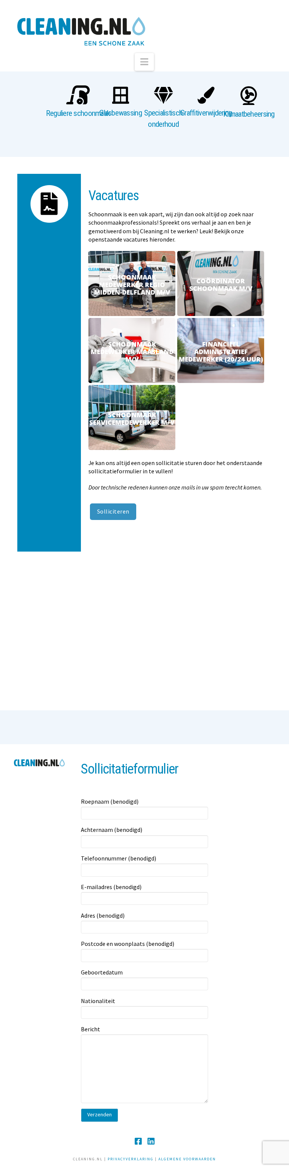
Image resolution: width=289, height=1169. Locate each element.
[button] (144, 62)
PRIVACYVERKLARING (131, 1159)
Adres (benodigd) (103, 915)
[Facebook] (138, 1141)
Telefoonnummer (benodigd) (118, 858)
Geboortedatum (102, 972)
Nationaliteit (98, 1001)
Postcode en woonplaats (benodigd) (127, 943)
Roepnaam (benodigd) (109, 801)
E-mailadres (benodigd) (111, 887)
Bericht (90, 1029)
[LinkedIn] (151, 1141)
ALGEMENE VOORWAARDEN (187, 1159)
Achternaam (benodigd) (111, 829)
